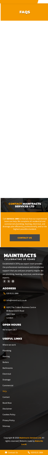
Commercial (8, 385)
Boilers (6, 362)
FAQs (5, 391)
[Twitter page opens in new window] (8, 281)
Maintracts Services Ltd (30, 437)
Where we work (9, 344)
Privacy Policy (9, 420)
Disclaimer (7, 408)
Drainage (6, 379)
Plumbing (7, 350)
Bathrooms (8, 368)
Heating (6, 356)
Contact (6, 397)
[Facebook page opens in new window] (4, 281)
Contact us (25, 238)
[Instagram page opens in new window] (13, 281)
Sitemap (6, 426)
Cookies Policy (9, 414)
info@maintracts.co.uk (16, 300)
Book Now (7, 403)
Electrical (7, 373)
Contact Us (13, 452)
